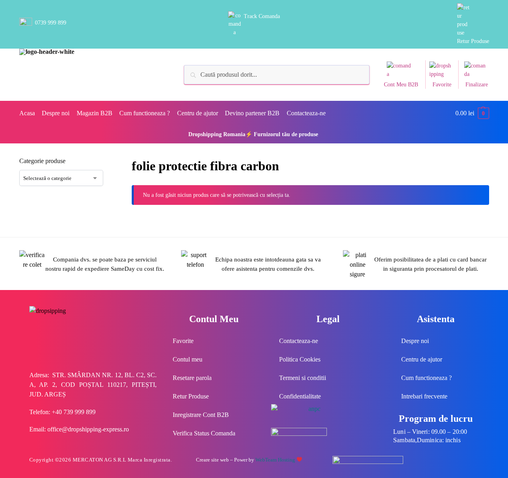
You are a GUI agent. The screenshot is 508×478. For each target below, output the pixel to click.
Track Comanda (262, 16)
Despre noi (415, 340)
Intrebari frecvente (424, 396)
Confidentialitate (300, 396)
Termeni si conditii (302, 377)
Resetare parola (192, 377)
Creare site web (212, 460)
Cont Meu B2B (401, 85)
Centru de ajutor (421, 359)
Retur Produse (473, 41)
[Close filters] (115, 161)
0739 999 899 (50, 23)
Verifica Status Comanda (204, 433)
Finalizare (476, 85)
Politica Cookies (299, 359)
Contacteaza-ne (298, 340)
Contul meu (187, 359)
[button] (472, 113)
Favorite (442, 85)
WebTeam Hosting (275, 460)
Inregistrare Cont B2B (201, 414)
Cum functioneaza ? (426, 377)
